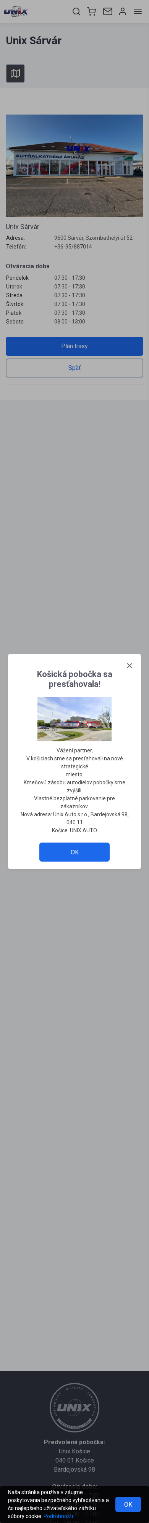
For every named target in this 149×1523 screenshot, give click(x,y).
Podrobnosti (58, 1516)
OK (128, 1504)
